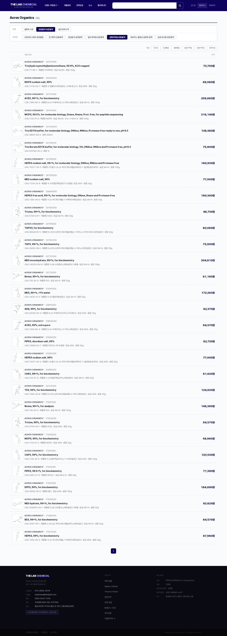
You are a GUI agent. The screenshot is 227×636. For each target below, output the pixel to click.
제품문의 (67, 5)
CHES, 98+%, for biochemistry (42, 373)
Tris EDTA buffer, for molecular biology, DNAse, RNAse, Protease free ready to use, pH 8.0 (76, 130)
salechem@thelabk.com (45, 595)
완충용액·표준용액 (46, 29)
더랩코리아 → (110, 618)
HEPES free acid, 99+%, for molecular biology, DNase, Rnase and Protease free (70, 195)
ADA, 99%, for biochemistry (41, 309)
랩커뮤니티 (102, 5)
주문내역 (212, 5)
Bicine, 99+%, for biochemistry (42, 276)
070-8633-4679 (42, 591)
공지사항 (108, 613)
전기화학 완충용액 (56, 37)
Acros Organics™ (34, 62)
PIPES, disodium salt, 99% (39, 341)
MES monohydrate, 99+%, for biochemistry (49, 260)
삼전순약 (108, 597)
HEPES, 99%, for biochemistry (42, 535)
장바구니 (202, 5)
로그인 (193, 5)
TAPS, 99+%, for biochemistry (42, 244)
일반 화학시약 (63, 29)
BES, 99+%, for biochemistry (41, 519)
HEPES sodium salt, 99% (39, 357)
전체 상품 (108, 581)
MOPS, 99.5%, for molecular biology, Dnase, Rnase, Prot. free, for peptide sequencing (74, 114)
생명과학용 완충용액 (117, 37)
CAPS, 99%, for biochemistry (41, 454)
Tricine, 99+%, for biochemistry (43, 211)
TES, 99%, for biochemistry (40, 390)
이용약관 (44, 632)
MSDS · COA (110, 608)
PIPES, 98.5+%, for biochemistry (43, 471)
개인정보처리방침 (32, 632)
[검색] (180, 5)
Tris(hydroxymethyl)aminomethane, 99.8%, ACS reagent (57, 66)
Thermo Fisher (111, 591)
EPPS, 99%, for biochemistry (41, 487)
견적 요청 (108, 602)
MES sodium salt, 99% (37, 179)
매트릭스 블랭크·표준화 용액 (141, 37)
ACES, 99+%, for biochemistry (42, 98)
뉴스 (90, 5)
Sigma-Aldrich (111, 586)
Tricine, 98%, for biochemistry (42, 422)
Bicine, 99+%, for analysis (39, 406)
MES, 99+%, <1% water (37, 292)
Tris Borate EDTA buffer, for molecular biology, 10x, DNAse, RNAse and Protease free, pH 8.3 (78, 147)
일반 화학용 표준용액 (96, 37)
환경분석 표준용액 (75, 37)
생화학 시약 (28, 29)
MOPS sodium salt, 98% (38, 82)
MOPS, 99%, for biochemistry (42, 438)
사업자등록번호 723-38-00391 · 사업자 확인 (42, 612)
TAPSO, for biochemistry (39, 228)
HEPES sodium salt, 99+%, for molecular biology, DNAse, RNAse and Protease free (72, 163)
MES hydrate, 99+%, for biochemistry (46, 503)
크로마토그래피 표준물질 (33, 37)
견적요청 (79, 5)
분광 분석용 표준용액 (166, 37)
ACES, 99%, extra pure (37, 325)
